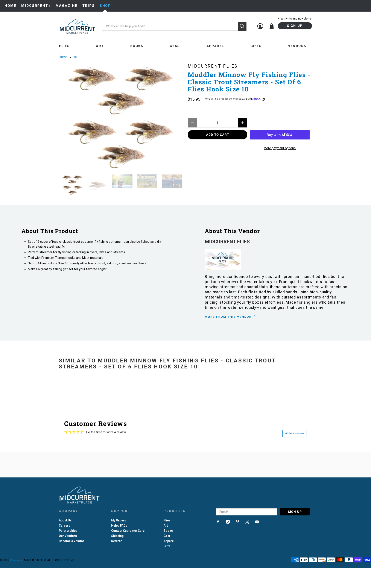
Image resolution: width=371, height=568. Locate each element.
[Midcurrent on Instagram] (228, 522)
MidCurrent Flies (213, 66)
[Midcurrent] (77, 26)
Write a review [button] (294, 433)
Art (100, 46)
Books (136, 46)
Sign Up (295, 26)
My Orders (118, 520)
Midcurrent (16, 560)
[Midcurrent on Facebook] (218, 522)
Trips (88, 6)
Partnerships (68, 530)
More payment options (280, 148)
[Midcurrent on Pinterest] (237, 522)
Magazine (67, 6)
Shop (105, 6)
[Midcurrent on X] (247, 522)
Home (10, 6)
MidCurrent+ (36, 6)
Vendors (297, 46)
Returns (116, 541)
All (75, 57)
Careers (64, 525)
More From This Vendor (229, 316)
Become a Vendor (71, 541)
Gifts (256, 46)
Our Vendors (68, 536)
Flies (64, 46)
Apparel (215, 46)
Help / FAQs (119, 525)
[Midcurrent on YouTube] (257, 522)
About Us (65, 520)
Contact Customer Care (127, 530)
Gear (175, 46)
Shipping (117, 536)
